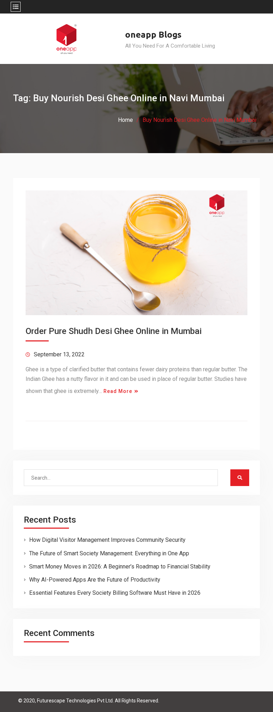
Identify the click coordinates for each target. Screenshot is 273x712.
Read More (117, 391)
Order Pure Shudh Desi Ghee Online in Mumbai (114, 331)
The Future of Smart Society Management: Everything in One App (109, 553)
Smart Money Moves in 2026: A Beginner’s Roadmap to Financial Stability (119, 566)
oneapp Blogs (153, 34)
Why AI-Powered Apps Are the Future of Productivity (94, 579)
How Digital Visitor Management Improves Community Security (107, 539)
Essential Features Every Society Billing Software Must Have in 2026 (114, 592)
